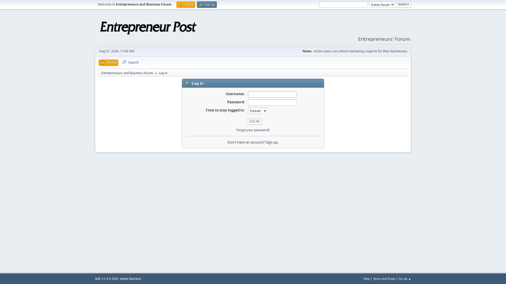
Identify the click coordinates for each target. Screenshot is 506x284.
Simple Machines (130, 278)
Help (366, 279)
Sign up (272, 142)
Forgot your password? (253, 130)
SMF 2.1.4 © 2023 (106, 278)
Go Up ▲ (405, 279)
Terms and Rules (384, 279)
